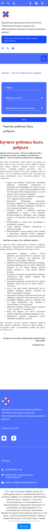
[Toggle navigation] (44, 58)
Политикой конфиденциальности (23, 521)
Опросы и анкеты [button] (14, 98)
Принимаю (24, 526)
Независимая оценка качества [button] (20, 108)
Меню (24, 119)
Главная (5, 73)
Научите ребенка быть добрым (26, 73)
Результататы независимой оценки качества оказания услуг (20, 39)
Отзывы (9, 87)
